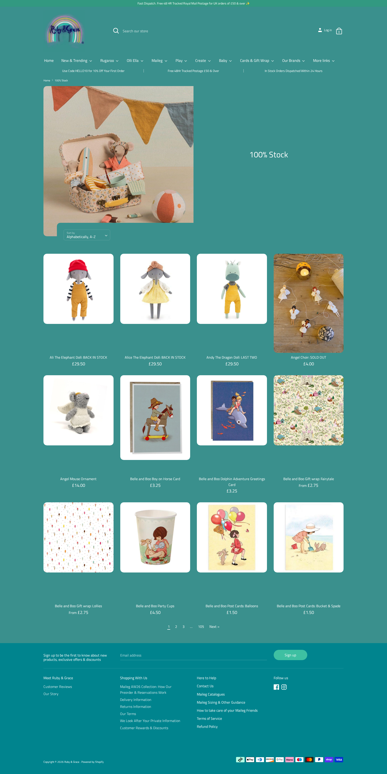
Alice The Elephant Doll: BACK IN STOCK (155, 357)
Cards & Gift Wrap (255, 60)
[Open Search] (116, 30)
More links (322, 60)
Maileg (157, 60)
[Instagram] (284, 687)
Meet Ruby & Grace (58, 678)
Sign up (290, 655)
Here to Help (206, 678)
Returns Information (135, 706)
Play (179, 60)
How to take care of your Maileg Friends (227, 710)
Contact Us (205, 686)
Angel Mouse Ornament (78, 478)
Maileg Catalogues (211, 694)
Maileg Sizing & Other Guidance (221, 702)
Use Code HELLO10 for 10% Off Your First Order (93, 70)
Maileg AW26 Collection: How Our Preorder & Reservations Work (146, 689)
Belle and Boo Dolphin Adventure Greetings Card (232, 481)
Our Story (50, 693)
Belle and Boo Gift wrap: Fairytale (308, 478)
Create (201, 60)
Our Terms (128, 713)
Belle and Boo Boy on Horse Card (155, 478)
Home (49, 60)
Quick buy (78, 316)
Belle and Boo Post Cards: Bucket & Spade (308, 606)
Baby (223, 60)
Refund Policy (207, 726)
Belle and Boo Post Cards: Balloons (232, 606)
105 (201, 626)
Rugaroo (107, 60)
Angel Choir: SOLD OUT (308, 357)
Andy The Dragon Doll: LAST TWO (231, 357)
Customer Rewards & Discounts (144, 728)
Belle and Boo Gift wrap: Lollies (78, 606)
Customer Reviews (57, 686)
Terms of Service (209, 718)
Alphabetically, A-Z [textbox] (81, 236)
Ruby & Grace (72, 762)
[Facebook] (277, 687)
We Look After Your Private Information (150, 720)
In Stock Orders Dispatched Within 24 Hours (293, 70)
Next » (214, 626)
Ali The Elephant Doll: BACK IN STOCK (78, 357)
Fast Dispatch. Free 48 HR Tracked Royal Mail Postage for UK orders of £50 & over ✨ (194, 3)
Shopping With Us (133, 678)
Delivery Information (135, 699)
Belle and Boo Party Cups (155, 606)
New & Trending (74, 60)
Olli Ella (133, 60)
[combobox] (87, 235)
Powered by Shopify (92, 762)
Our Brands (291, 60)
